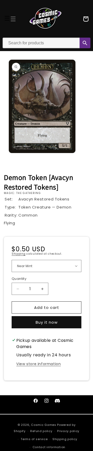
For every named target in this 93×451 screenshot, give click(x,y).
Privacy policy (68, 431)
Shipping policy (64, 439)
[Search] (85, 43)
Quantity (19, 278)
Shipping (19, 254)
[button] (13, 19)
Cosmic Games (43, 425)
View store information (38, 363)
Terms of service (34, 439)
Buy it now (47, 322)
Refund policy (41, 431)
